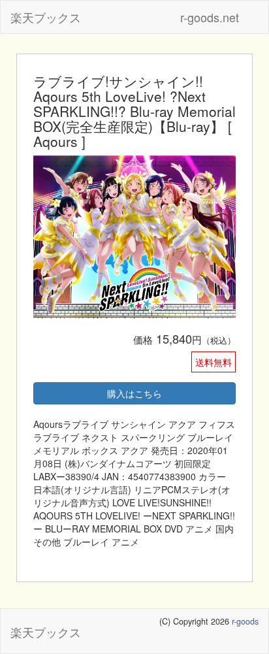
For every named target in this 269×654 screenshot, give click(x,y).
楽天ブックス (45, 16)
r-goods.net (209, 16)
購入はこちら (134, 393)
